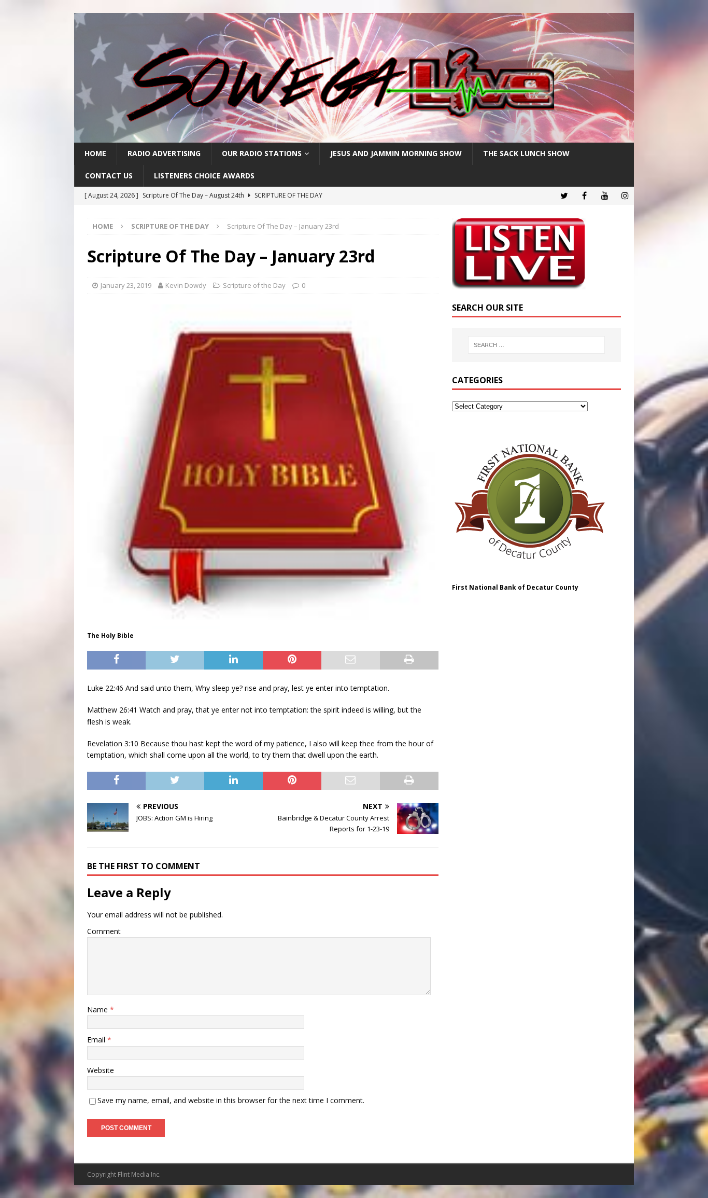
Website (100, 1070)
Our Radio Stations (262, 153)
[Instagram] (625, 196)
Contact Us (109, 175)
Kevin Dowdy (185, 285)
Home (95, 153)
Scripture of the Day (254, 285)
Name (98, 1009)
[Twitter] (564, 196)
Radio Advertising (164, 153)
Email (97, 1039)
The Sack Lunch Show (526, 153)
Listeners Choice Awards (204, 175)
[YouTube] (605, 196)
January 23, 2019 (126, 285)
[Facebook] (584, 196)
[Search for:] (536, 345)
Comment (104, 931)
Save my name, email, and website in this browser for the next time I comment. (230, 1100)
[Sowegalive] (354, 137)
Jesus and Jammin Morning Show (396, 153)
